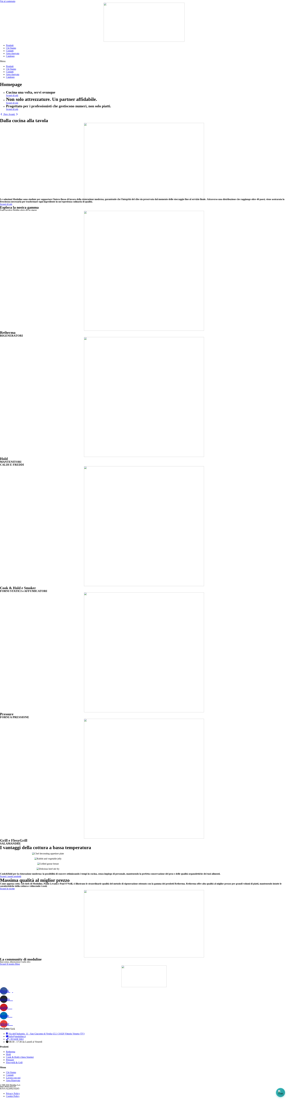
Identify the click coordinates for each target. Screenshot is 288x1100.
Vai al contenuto (7, 1)
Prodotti (10, 45)
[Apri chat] (280, 1092)
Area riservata (12, 53)
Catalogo (10, 56)
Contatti (10, 50)
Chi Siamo (11, 48)
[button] (144, 61)
